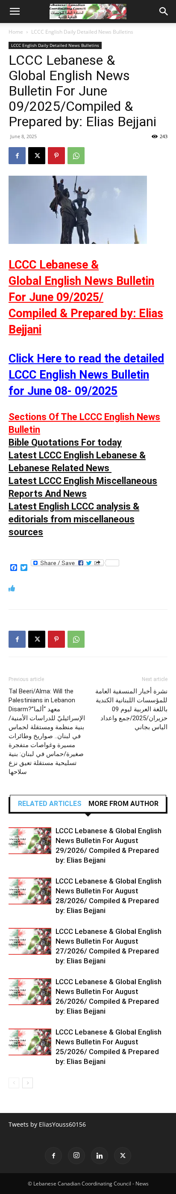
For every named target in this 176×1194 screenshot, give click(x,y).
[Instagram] (76, 1155)
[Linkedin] (99, 1155)
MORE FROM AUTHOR (123, 803)
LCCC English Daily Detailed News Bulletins (82, 31)
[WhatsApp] (76, 155)
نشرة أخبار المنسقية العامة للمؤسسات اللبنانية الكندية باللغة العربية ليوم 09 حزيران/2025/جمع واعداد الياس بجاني (131, 709)
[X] (36, 155)
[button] (14, 11)
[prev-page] (14, 1083)
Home (16, 31)
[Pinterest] (56, 155)
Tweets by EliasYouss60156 (47, 1124)
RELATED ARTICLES (50, 803)
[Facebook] (17, 155)
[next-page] (27, 1083)
